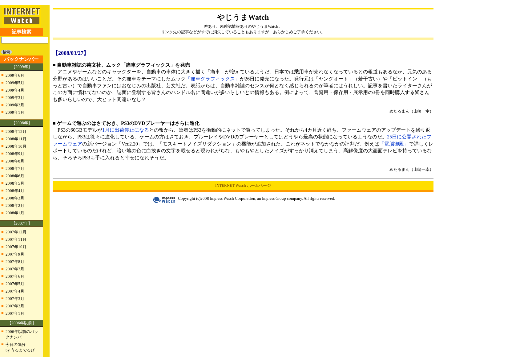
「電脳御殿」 (394, 143)
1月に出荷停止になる (125, 130)
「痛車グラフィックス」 (213, 78)
